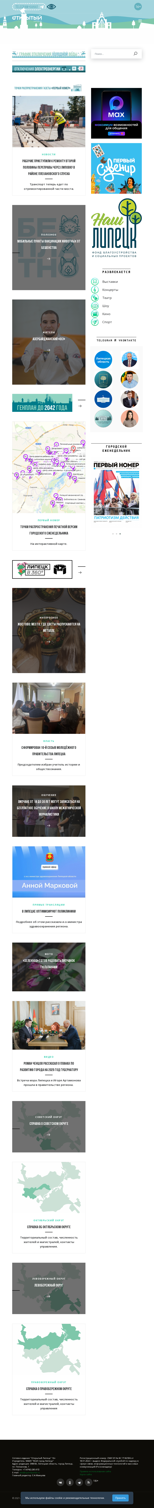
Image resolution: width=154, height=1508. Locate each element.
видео (49, 1056)
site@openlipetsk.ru (30, 1472)
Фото (49, 954)
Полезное (49, 234)
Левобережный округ (49, 1278)
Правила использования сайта (95, 1471)
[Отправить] (135, 54)
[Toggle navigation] (140, 21)
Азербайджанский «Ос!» (49, 339)
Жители (49, 332)
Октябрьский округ (48, 1220)
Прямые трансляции (49, 904)
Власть (48, 741)
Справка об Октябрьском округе (49, 1227)
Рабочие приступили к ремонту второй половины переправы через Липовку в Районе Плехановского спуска (48, 167)
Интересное (49, 617)
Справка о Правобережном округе (49, 1389)
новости (49, 154)
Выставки (110, 281)
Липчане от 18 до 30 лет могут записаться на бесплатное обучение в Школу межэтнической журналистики (49, 808)
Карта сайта (86, 1474)
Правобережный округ (48, 1382)
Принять (120, 1497)
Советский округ (48, 1117)
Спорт (107, 322)
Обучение (48, 795)
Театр (107, 298)
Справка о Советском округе (48, 1124)
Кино (106, 314)
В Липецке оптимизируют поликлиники (49, 912)
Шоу (105, 306)
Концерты (110, 289)
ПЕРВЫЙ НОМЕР (49, 520)
